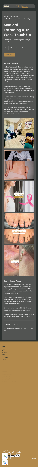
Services (4, 352)
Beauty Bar (5, 357)
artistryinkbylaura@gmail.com (11, 388)
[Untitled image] (19, 133)
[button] (18, 6)
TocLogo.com (28, 462)
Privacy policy (6, 371)
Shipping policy (6, 374)
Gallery (4, 354)
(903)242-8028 (6, 389)
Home (3, 349)
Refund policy (6, 373)
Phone (22, 407)
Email (4, 413)
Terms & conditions (7, 369)
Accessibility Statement (9, 376)
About (4, 351)
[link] (9, 55)
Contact (4, 359)
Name (4, 407)
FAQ (3, 356)
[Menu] (31, 6)
